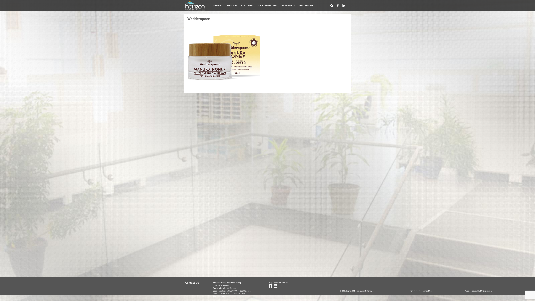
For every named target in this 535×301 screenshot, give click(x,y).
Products (232, 5)
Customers (247, 5)
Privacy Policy (415, 291)
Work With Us (288, 5)
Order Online (306, 5)
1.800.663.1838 (245, 291)
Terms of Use (427, 291)
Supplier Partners (267, 5)
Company (218, 5)
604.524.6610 (232, 291)
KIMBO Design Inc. (484, 291)
